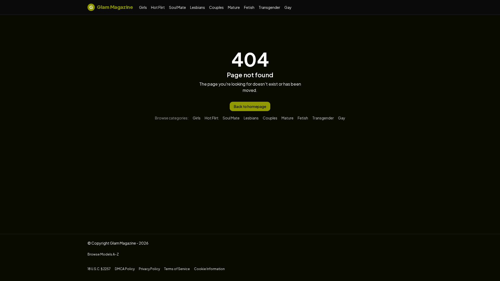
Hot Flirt (158, 7)
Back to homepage (250, 106)
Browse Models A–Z (103, 254)
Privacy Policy (149, 269)
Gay (288, 7)
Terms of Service (177, 269)
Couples (216, 7)
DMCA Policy (125, 269)
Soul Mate (177, 7)
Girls (143, 7)
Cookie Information (209, 269)
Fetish (249, 7)
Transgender (269, 7)
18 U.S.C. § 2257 (99, 269)
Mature (234, 7)
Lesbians (197, 7)
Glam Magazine (111, 7)
